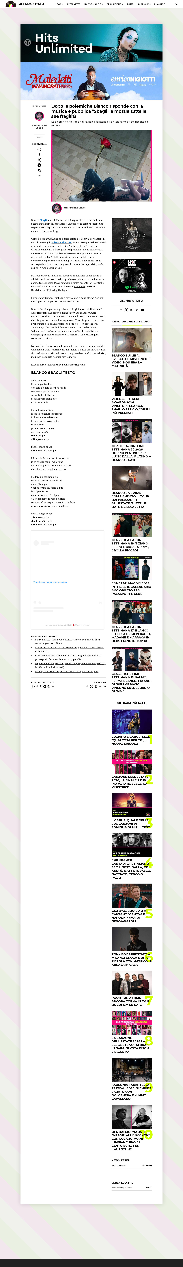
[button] (39, 170)
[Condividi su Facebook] (39, 154)
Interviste (73, 4)
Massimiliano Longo (39, 126)
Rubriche (143, 4)
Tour (130, 4)
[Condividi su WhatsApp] (39, 149)
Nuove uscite (92, 4)
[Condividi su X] (39, 160)
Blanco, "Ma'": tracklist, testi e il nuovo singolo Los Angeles (66, 671)
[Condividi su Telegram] (39, 165)
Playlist (159, 4)
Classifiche (114, 4)
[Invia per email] (39, 175)
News (58, 4)
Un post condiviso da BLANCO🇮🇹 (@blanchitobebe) (67, 625)
